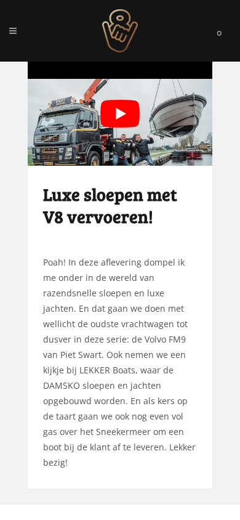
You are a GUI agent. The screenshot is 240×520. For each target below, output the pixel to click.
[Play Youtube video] (120, 114)
